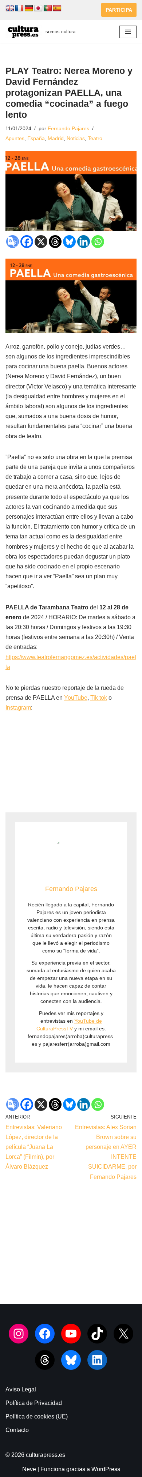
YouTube (75, 698)
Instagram (18, 707)
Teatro (95, 138)
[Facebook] (26, 241)
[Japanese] (38, 8)
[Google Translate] (12, 241)
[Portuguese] (47, 8)
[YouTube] (71, 1333)
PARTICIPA (119, 10)
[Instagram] (18, 1333)
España (36, 138)
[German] (28, 8)
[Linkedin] (83, 241)
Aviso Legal (20, 1389)
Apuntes (14, 138)
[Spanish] (57, 8)
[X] (41, 241)
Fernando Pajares (68, 128)
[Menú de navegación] (128, 32)
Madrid (56, 138)
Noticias (76, 138)
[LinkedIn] (97, 1360)
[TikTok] (97, 1333)
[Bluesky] (69, 241)
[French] (19, 8)
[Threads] (55, 241)
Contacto (17, 1430)
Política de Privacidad (33, 1403)
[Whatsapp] (97, 241)
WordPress (105, 1469)
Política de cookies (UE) (36, 1416)
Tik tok (98, 698)
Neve (29, 1469)
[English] (9, 8)
